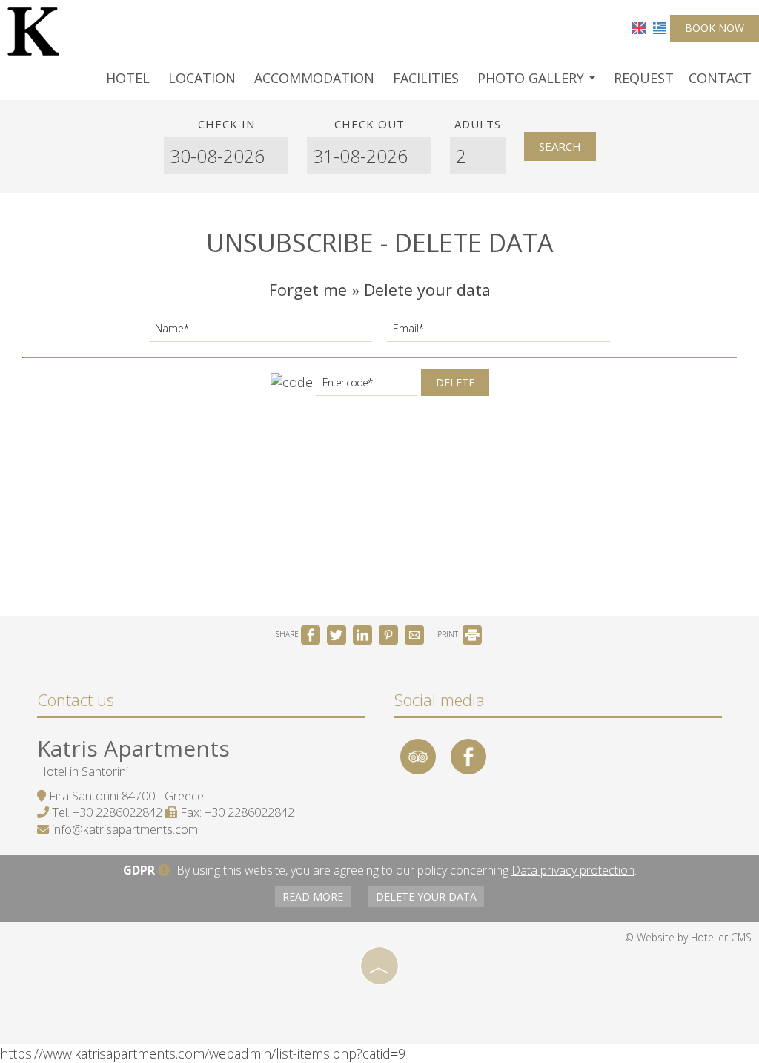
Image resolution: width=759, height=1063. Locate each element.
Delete (455, 382)
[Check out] (369, 155)
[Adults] (478, 155)
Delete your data (426, 896)
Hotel (128, 78)
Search (560, 146)
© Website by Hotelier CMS (688, 937)
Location (202, 78)
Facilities (426, 78)
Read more (312, 896)
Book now (714, 28)
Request (644, 78)
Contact (720, 78)
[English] (639, 27)
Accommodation (314, 78)
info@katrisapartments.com (125, 829)
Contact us (75, 699)
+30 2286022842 (117, 812)
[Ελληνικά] (659, 27)
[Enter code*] (366, 386)
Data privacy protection (572, 870)
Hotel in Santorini (82, 771)
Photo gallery (532, 78)
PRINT (448, 634)
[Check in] (226, 155)
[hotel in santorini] (33, 30)
